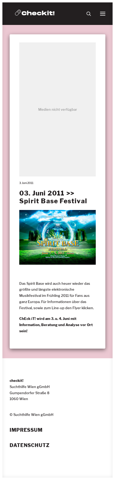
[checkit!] (35, 14)
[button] (102, 13)
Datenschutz (30, 445)
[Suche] (86, 13)
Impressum (26, 430)
